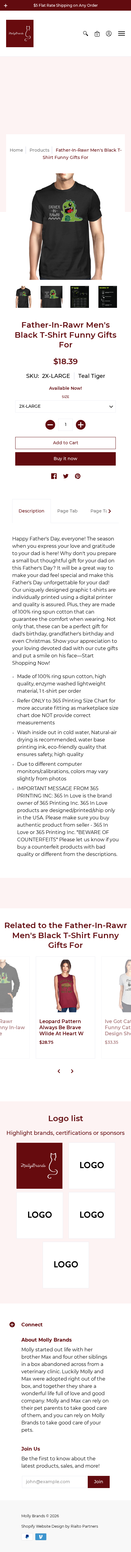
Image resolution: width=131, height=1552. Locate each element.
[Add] (81, 425)
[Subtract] (50, 425)
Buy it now (65, 458)
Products (39, 150)
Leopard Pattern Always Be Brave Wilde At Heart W (61, 1027)
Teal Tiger (91, 376)
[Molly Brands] (20, 33)
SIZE (65, 397)
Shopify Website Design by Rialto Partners (59, 1526)
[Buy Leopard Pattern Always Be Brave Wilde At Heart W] (65, 986)
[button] (6, 5)
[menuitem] (85, 33)
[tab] (31, 511)
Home (16, 150)
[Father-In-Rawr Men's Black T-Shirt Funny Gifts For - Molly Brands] (23, 297)
